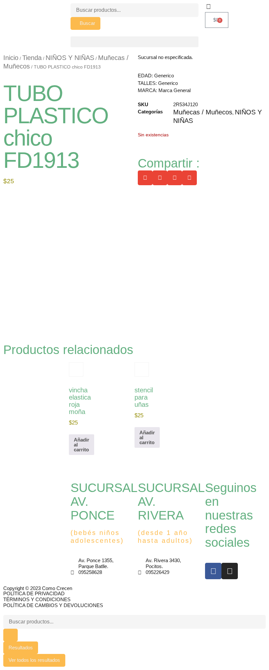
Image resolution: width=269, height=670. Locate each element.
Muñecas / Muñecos (202, 112)
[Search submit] (10, 635)
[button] (134, 41)
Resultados (21, 647)
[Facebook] (213, 571)
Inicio (10, 57)
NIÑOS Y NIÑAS (70, 57)
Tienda (32, 57)
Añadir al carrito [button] (81, 444)
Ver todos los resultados (34, 660)
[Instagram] (229, 571)
